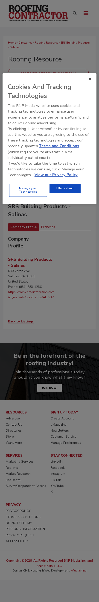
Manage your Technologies (28, 190)
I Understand (65, 188)
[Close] (90, 79)
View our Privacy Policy (56, 175)
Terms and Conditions (59, 146)
